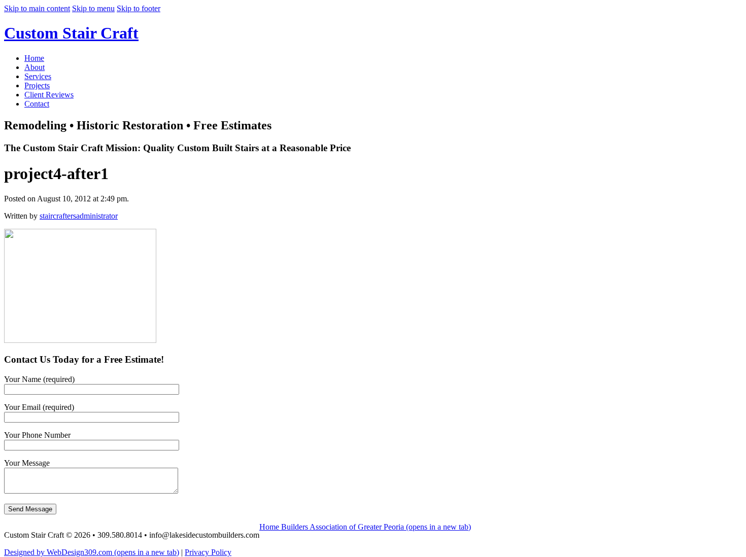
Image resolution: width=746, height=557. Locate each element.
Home (34, 58)
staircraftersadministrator (79, 216)
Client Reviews (49, 94)
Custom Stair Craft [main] (71, 33)
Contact (36, 103)
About (34, 67)
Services (37, 76)
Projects (37, 85)
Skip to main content (37, 8)
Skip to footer (138, 8)
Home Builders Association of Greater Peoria (365, 527)
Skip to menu (93, 8)
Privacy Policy (208, 552)
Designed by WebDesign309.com (91, 552)
